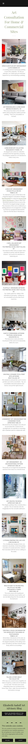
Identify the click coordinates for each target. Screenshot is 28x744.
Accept (20, 740)
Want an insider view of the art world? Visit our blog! (14, 714)
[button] (4, 3)
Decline (7, 740)
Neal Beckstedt (6, 198)
